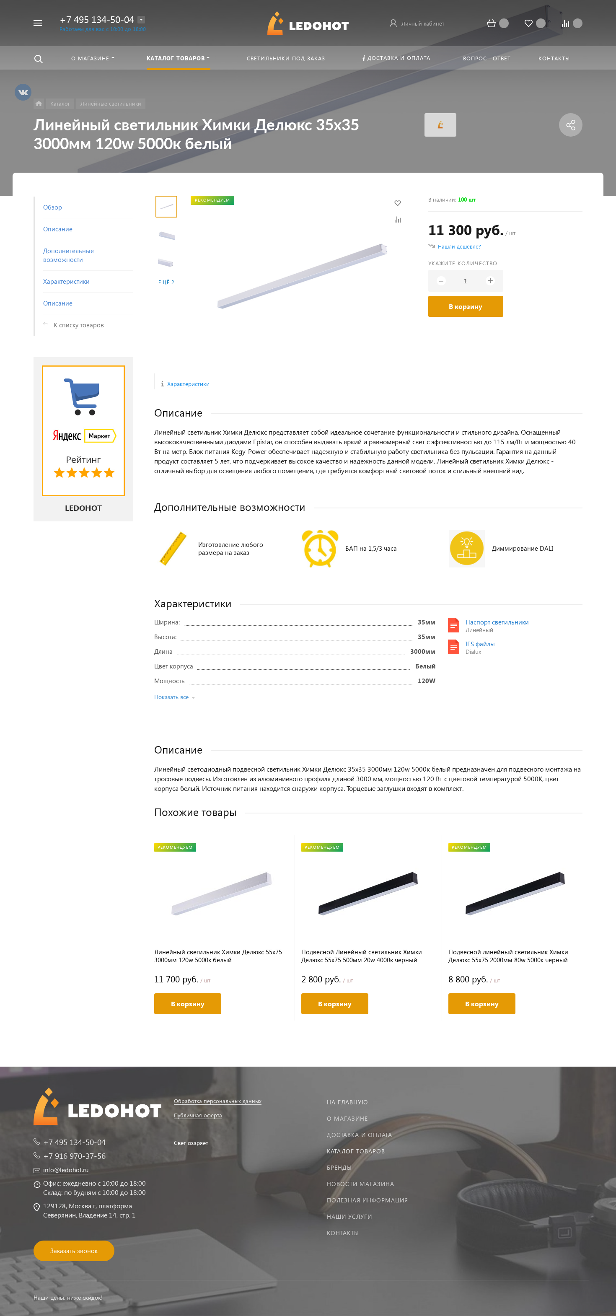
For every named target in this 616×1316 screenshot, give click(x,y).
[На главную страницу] (307, 22)
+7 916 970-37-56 (74, 1155)
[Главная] (39, 103)
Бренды (339, 1167)
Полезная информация (367, 1200)
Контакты (343, 1233)
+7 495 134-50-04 (97, 19)
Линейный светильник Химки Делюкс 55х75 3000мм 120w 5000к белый (218, 956)
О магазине (347, 1118)
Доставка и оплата (359, 1135)
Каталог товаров (356, 1151)
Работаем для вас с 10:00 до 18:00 (103, 28)
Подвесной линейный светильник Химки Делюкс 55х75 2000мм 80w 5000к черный (508, 956)
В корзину (465, 306)
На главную (347, 1102)
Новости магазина (360, 1184)
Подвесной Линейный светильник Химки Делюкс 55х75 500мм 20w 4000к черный (361, 956)
